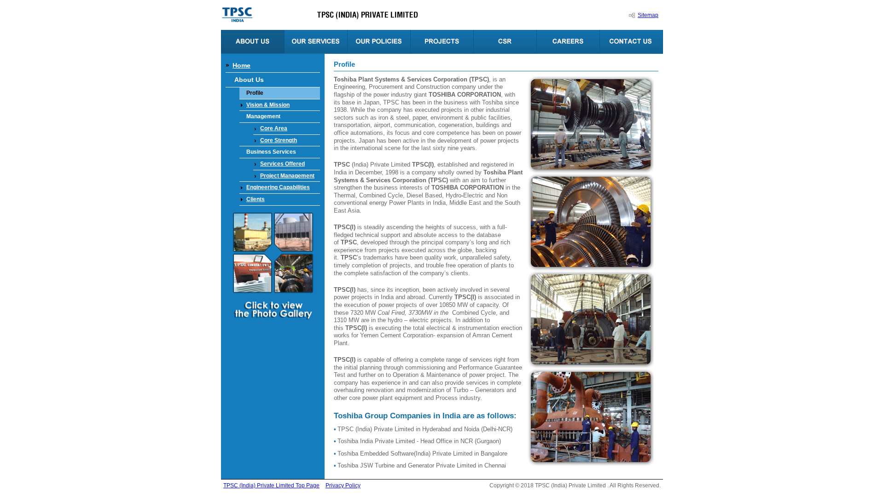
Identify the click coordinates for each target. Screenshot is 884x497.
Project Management (287, 176)
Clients (255, 199)
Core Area (273, 128)
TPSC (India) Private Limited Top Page (271, 485)
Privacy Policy (343, 485)
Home (241, 65)
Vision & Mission (268, 105)
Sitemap (648, 15)
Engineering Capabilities (278, 187)
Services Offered (282, 164)
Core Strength (278, 140)
